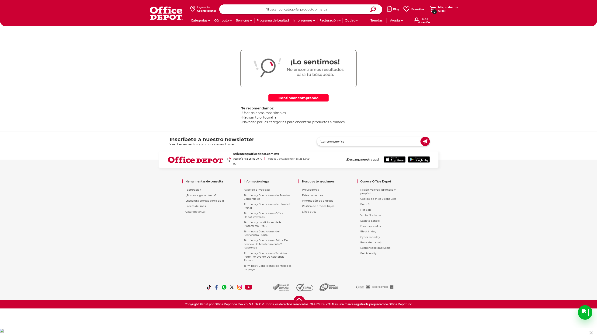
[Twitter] (232, 287)
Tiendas (376, 20)
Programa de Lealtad (273, 20)
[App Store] (395, 159)
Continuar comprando (298, 98)
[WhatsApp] (224, 287)
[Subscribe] (425, 141)
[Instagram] (239, 287)
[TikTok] (209, 287)
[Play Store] (419, 159)
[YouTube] (249, 287)
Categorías (199, 20)
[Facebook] (216, 287)
